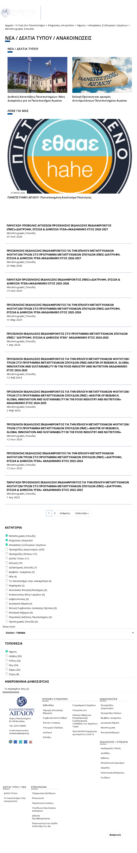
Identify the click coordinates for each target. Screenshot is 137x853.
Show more (9, 626)
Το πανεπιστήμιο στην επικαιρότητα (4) (30, 581)
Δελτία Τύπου (11, 793)
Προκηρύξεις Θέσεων (111, 713)
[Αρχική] (20, 13)
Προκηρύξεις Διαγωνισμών (107, 707)
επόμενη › (65, 513)
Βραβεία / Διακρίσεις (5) (22, 572)
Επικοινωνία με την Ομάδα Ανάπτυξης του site (44, 825)
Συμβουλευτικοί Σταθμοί (55, 718)
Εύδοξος (47, 737)
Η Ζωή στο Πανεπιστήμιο (30, 25)
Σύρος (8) (14, 674)
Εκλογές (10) (16, 563)
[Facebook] (15, 741)
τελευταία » (82, 513)
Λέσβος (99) (15, 656)
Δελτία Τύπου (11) (19, 558)
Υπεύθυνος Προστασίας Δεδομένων (44, 809)
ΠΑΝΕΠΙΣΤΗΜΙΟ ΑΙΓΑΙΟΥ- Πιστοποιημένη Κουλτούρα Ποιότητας (49, 197)
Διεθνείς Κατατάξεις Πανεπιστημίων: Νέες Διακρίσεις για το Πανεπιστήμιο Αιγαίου (36, 98)
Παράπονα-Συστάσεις (42, 803)
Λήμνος (81, 25)
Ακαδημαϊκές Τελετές (111, 748)
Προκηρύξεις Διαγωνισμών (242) (26, 549)
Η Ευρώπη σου (80, 710)
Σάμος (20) (14, 669)
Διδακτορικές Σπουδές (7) (23, 567)
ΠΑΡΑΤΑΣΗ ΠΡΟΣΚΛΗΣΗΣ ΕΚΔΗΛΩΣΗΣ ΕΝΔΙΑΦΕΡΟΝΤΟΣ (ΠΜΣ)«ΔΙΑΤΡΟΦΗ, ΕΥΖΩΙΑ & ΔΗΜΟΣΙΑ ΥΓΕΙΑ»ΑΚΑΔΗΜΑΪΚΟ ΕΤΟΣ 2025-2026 (63, 281)
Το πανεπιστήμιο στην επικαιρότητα (15, 799)
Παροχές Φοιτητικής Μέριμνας (53, 712)
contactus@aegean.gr (20, 733)
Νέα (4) (13, 576)
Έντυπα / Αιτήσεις (51, 722)
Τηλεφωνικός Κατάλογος (43, 793)
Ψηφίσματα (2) (17, 585)
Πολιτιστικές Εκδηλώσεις (112, 772)
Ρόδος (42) (15, 660)
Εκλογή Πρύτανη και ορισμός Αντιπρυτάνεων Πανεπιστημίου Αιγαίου (99, 98)
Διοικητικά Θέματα (110, 722)
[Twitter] (20, 741)
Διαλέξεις (105, 753)
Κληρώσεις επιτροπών (61, 25)
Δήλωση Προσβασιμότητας (41, 817)
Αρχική (9, 25)
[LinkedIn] (25, 741)
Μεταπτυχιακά (108, 727)
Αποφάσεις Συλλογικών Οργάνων (108, 25)
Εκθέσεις (105, 758)
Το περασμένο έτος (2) (16, 688)
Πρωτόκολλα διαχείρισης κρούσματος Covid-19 (85, 733)
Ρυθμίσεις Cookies (25, 850)
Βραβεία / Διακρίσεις (111, 718)
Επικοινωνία (38, 798)
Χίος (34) (13, 665)
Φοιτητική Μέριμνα (110, 732)
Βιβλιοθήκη (48, 705)
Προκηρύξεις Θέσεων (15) (23, 554)
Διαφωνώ (115, 834)
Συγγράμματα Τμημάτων (84, 705)
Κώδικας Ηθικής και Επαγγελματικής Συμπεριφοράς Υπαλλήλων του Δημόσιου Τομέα (85, 721)
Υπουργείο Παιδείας (53, 727)
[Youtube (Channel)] (30, 741)
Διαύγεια (47, 732)
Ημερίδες (105, 767)
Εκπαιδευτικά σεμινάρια (112, 762)
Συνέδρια (105, 777)
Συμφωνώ (100, 834)
